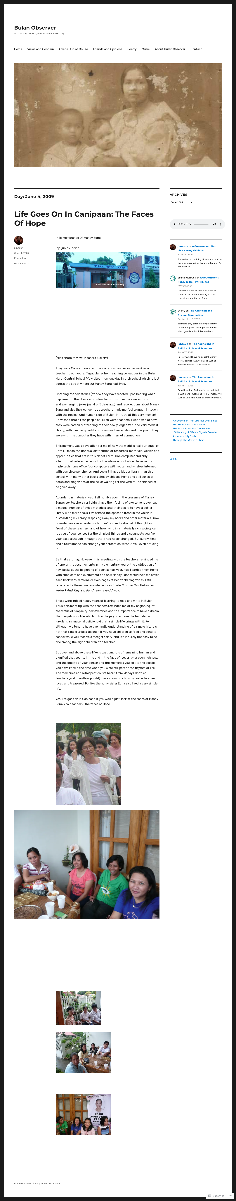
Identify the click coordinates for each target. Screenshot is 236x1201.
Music (146, 49)
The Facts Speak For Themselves (191, 428)
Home (18, 49)
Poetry (132, 49)
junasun (18, 248)
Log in (173, 458)
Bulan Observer (35, 28)
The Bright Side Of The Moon (189, 424)
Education (20, 258)
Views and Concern (40, 49)
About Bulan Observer (170, 49)
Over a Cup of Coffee (73, 49)
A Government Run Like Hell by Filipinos (195, 420)
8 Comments (21, 263)
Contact (196, 49)
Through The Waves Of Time (188, 440)
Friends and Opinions (107, 49)
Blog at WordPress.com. (48, 1183)
